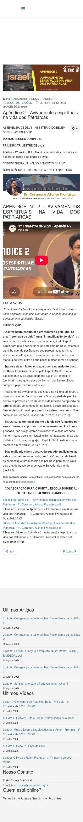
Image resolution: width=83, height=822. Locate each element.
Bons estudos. (27, 481)
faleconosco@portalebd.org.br (29, 785)
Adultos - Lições (19, 103)
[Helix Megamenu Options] (23, 8)
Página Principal (33, 32)
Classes (51, 32)
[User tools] (74, 128)
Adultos (64, 32)
